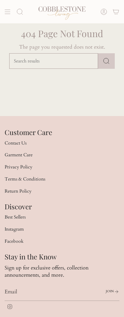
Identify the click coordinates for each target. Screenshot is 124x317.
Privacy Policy (18, 167)
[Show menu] (7, 12)
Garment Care (19, 155)
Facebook (14, 241)
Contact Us (16, 143)
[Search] (106, 61)
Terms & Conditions (25, 179)
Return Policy (18, 191)
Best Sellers (15, 217)
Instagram (14, 229)
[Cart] (116, 12)
